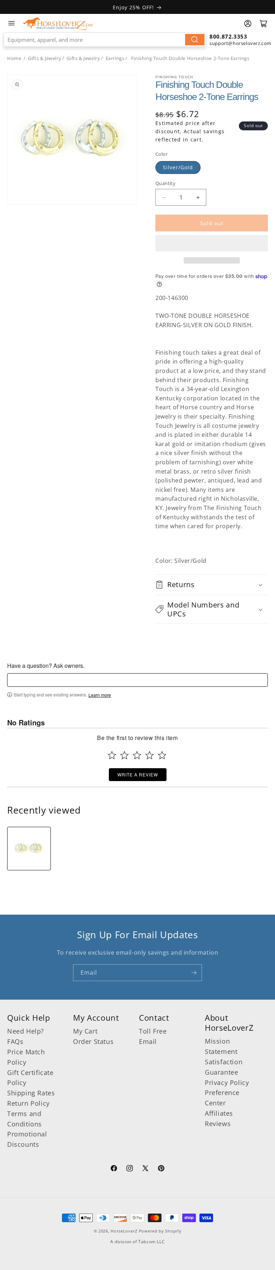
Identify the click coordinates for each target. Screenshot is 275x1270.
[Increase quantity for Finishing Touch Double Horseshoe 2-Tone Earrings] (198, 197)
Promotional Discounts (27, 1139)
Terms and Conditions (24, 1118)
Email (148, 1041)
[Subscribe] (194, 972)
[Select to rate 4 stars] (149, 755)
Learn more (99, 695)
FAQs (15, 1041)
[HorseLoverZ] (57, 23)
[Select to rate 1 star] (111, 755)
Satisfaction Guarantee (223, 1067)
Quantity (165, 183)
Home (14, 58)
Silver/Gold (178, 167)
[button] (211, 243)
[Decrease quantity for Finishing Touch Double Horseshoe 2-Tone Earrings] (164, 197)
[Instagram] (130, 1169)
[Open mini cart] (263, 23)
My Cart (85, 1031)
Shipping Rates (31, 1093)
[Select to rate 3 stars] (137, 755)
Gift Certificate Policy (30, 1077)
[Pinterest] (161, 1169)
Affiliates (219, 1113)
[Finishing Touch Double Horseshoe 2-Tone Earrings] (29, 848)
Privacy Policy (227, 1082)
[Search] (194, 39)
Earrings (115, 58)
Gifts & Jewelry (44, 58)
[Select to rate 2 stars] (124, 755)
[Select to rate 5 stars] (162, 755)
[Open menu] (11, 23)
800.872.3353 (228, 36)
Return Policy (28, 1103)
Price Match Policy (26, 1057)
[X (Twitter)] (145, 1169)
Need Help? (25, 1031)
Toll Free (153, 1031)
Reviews (218, 1123)
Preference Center (222, 1097)
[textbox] (137, 680)
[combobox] (105, 39)
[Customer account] (248, 23)
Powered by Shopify (160, 1231)
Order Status (93, 1041)
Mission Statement (221, 1046)
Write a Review (137, 774)
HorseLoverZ (124, 1231)
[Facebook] (114, 1169)
